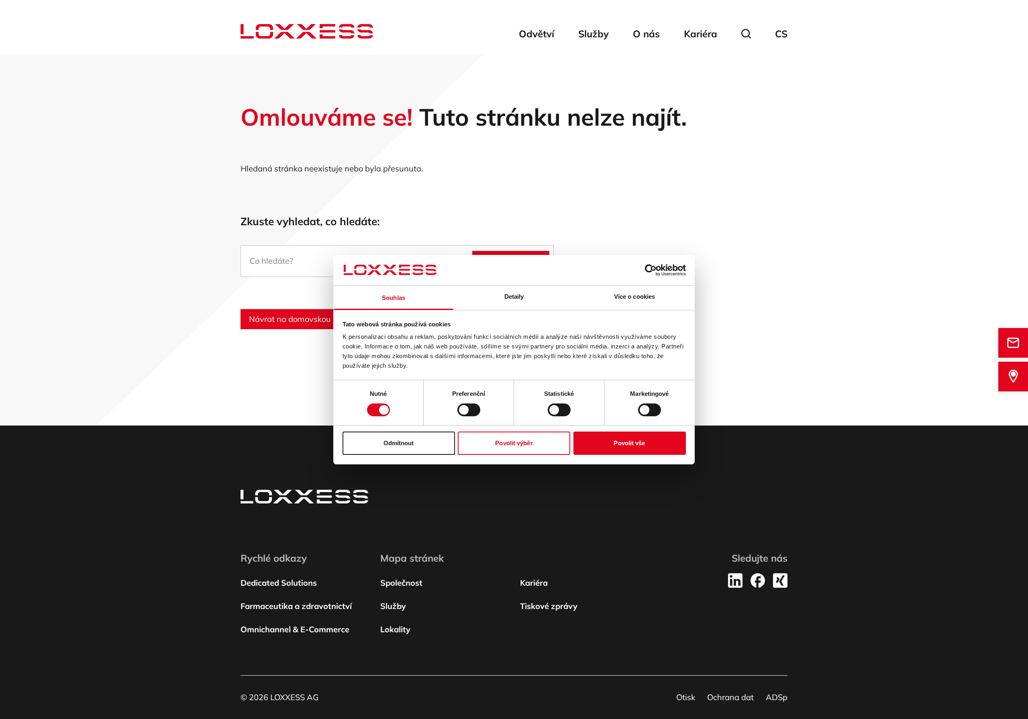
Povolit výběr (513, 443)
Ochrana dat (730, 697)
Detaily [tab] (514, 296)
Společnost (401, 583)
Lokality (395, 629)
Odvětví (536, 33)
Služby (593, 33)
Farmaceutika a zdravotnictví (296, 606)
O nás (646, 33)
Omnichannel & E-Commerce (295, 629)
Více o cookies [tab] (634, 296)
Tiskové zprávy (548, 606)
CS (781, 33)
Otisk (685, 697)
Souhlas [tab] (393, 297)
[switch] (468, 409)
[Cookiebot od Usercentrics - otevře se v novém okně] (651, 270)
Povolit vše (629, 443)
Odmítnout (398, 443)
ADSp (776, 697)
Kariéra (700, 33)
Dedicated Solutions (279, 583)
